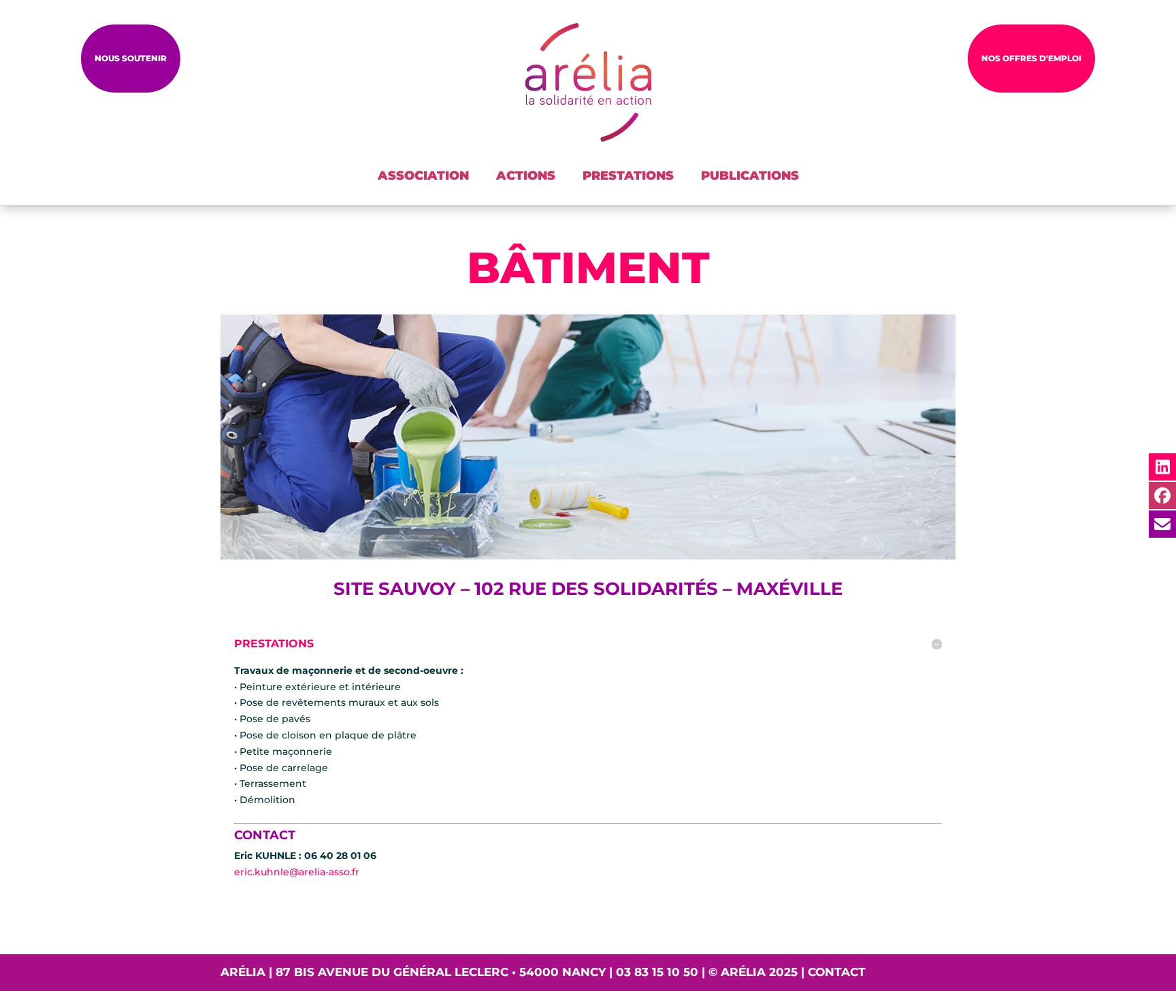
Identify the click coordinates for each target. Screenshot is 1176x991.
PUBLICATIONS (750, 175)
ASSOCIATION (423, 175)
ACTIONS (525, 175)
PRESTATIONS (628, 175)
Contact (837, 972)
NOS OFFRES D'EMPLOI (1031, 58)
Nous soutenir (131, 58)
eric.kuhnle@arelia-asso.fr (296, 872)
